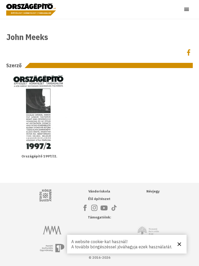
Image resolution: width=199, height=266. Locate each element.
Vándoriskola (99, 191)
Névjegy (153, 191)
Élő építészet (99, 199)
